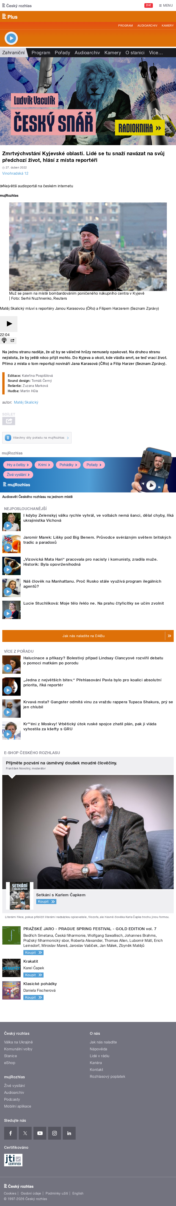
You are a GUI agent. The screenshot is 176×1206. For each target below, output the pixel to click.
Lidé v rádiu (100, 1056)
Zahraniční (13, 52)
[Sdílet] (12, 340)
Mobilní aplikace (17, 1106)
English (77, 1193)
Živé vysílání (16, 475)
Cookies (10, 1193)
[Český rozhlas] (17, 5)
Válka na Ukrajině (18, 1042)
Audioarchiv (147, 25)
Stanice (10, 1056)
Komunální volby (18, 1049)
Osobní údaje (31, 1193)
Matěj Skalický (26, 402)
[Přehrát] (8, 324)
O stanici (135, 52)
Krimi (42, 465)
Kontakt (96, 1069)
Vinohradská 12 (15, 173)
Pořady (62, 52)
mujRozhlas (12, 453)
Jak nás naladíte (103, 1042)
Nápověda (98, 1049)
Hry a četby (16, 465)
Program (125, 25)
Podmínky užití (57, 1193)
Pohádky (67, 465)
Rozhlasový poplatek (107, 1076)
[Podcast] (4, 340)
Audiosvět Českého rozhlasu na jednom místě (37, 497)
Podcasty (12, 1099)
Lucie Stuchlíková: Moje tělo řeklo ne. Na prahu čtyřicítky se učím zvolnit (93, 603)
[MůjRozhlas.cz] (9, 196)
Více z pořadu (19, 651)
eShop (9, 1063)
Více (156, 52)
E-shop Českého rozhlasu (32, 753)
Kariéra (96, 1063)
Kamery (168, 25)
